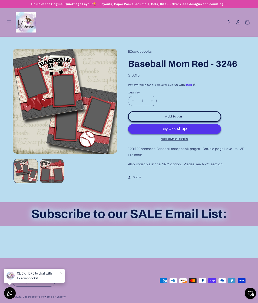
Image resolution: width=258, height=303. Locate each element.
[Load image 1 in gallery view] (26, 171)
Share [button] (137, 177)
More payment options (174, 138)
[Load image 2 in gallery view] (52, 171)
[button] (9, 22)
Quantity (134, 92)
